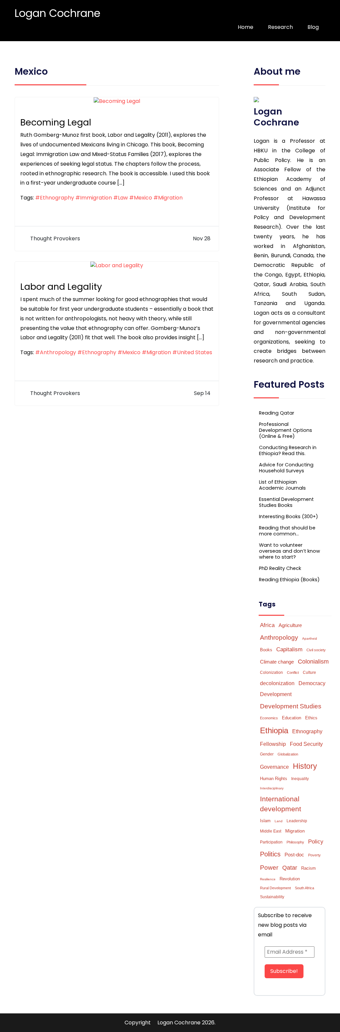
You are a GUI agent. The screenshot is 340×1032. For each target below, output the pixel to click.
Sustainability (272, 897)
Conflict (293, 673)
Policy (315, 841)
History (305, 766)
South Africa (304, 888)
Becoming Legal (55, 122)
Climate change (277, 662)
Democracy (311, 683)
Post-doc (294, 854)
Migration (295, 831)
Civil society (316, 650)
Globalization (288, 754)
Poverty (314, 855)
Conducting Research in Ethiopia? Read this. (287, 450)
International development (280, 804)
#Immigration (93, 197)
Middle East (270, 831)
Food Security (306, 744)
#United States (192, 352)
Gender (267, 754)
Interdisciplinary (272, 788)
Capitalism (289, 649)
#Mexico (140, 197)
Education (291, 717)
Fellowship (273, 744)
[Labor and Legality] (116, 265)
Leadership (297, 821)
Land (279, 821)
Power (269, 867)
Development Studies (290, 706)
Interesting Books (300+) (288, 516)
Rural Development (275, 888)
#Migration (168, 197)
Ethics (311, 717)
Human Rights (273, 778)
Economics (269, 718)
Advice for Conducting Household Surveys (286, 467)
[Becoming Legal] (117, 101)
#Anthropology (55, 352)
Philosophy (295, 842)
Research (280, 27)
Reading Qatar (276, 413)
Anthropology (279, 637)
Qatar (289, 867)
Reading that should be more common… (287, 530)
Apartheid (309, 638)
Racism (308, 868)
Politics (270, 854)
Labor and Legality (61, 286)
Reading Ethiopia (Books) (289, 579)
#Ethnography (54, 197)
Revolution (290, 878)
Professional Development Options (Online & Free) (285, 430)
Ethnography (307, 731)
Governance (274, 767)
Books (266, 649)
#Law (120, 197)
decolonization (277, 683)
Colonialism (313, 661)
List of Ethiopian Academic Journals (282, 485)
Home (245, 27)
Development (276, 694)
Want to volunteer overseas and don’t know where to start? (289, 551)
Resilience (268, 879)
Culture (309, 672)
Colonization (271, 672)
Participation (271, 842)
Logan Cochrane (57, 13)
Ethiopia (274, 730)
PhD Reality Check (280, 568)
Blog (313, 27)
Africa (267, 625)
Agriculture (290, 625)
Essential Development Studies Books (286, 502)
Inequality (300, 778)
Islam (265, 820)
